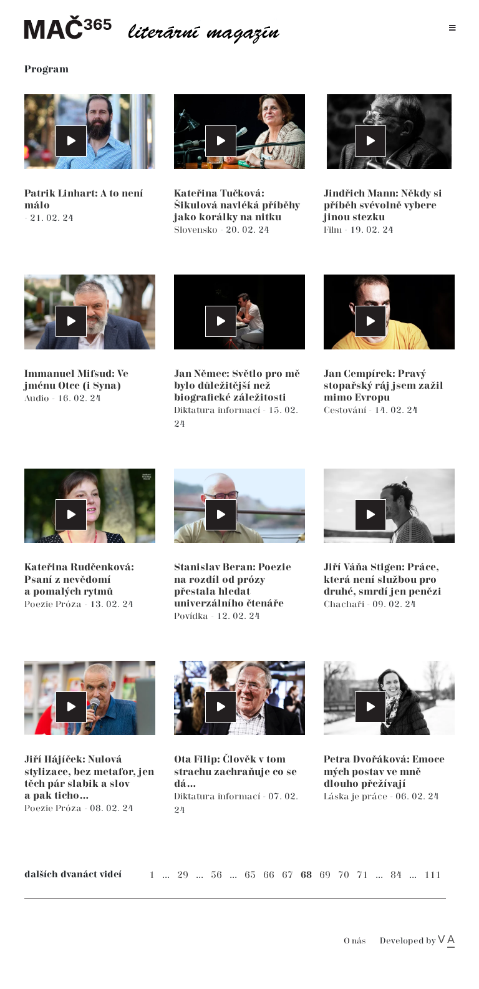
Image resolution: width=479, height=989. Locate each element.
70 (343, 875)
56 (216, 875)
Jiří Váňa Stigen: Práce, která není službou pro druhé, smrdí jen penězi (383, 579)
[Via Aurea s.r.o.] (446, 941)
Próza (70, 604)
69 (325, 875)
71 (362, 875)
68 (306, 875)
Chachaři (345, 604)
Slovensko (197, 230)
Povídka (192, 616)
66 (268, 875)
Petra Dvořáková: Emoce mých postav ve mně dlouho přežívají (384, 771)
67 (287, 875)
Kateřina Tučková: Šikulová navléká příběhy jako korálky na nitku (237, 205)
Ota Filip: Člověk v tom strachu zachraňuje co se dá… (235, 771)
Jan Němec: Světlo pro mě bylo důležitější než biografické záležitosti (237, 386)
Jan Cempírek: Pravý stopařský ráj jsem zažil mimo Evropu (383, 386)
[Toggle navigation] (452, 28)
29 (182, 875)
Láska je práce (357, 796)
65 (250, 875)
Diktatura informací (218, 410)
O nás (354, 941)
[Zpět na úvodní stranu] (158, 28)
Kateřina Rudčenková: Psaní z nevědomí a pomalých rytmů (79, 579)
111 (432, 875)
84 (396, 875)
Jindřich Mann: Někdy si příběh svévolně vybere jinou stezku (383, 205)
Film (334, 230)
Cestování (346, 410)
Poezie (40, 604)
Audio (38, 398)
